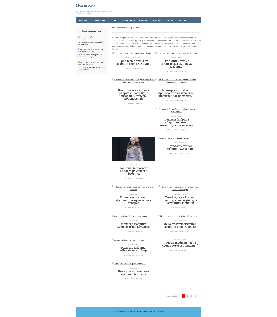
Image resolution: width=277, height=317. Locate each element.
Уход (114, 20)
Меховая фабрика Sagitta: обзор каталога (133, 225)
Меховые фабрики (136, 57)
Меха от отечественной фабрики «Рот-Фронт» (179, 225)
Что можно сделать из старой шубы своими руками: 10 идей (90, 56)
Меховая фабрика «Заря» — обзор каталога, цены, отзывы (176, 122)
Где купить (156, 20)
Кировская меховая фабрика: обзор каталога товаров (133, 200)
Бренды (127, 57)
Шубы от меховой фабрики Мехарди (180, 147)
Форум (170, 20)
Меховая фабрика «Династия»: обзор (133, 249)
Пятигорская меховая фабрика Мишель (133, 273)
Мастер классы (128, 20)
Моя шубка (85, 5)
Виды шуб (82, 20)
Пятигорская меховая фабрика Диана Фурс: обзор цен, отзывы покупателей (133, 94)
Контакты (181, 20)
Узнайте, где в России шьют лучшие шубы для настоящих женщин (180, 200)
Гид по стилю (99, 20)
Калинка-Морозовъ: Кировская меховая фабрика (133, 170)
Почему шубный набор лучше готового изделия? (180, 244)
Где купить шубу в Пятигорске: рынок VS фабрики (176, 63)
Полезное (143, 20)
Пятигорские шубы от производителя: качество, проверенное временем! (176, 93)
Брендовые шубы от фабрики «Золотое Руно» (133, 62)
